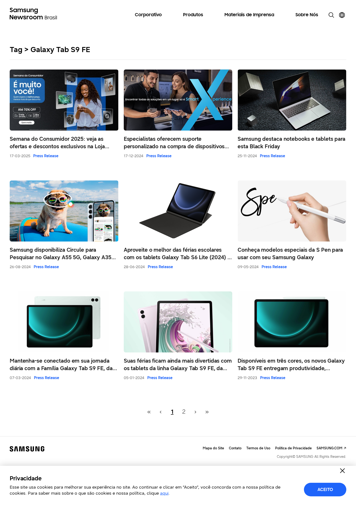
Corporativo (148, 15)
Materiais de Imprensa (249, 15)
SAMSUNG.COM (329, 448)
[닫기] (342, 471)
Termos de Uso (258, 448)
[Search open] (331, 15)
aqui (164, 493)
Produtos (193, 15)
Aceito (325, 489)
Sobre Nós (306, 15)
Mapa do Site (213, 448)
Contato (235, 448)
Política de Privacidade (293, 448)
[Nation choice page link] (342, 15)
